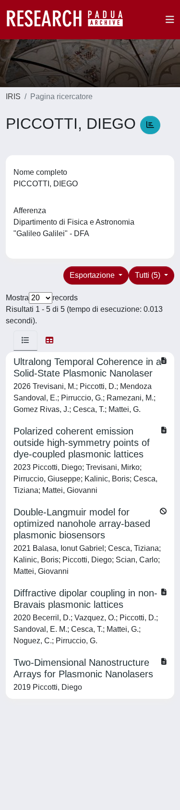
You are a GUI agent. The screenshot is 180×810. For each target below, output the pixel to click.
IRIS (13, 96)
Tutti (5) (148, 275)
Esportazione (93, 275)
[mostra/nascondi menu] (170, 19)
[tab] (25, 341)
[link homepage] (69, 20)
